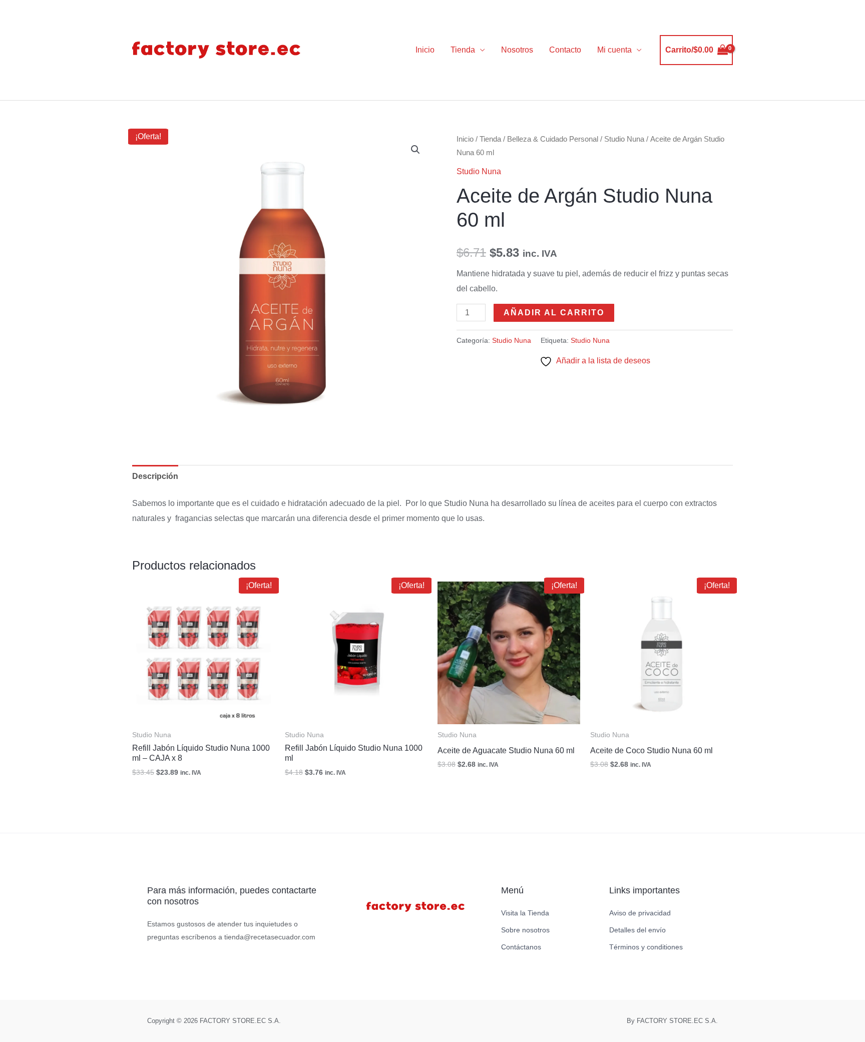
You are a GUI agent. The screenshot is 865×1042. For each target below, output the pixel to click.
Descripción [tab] (155, 476)
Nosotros (517, 50)
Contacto (565, 50)
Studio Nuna (624, 139)
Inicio (425, 50)
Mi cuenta (614, 50)
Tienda (463, 50)
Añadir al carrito (554, 312)
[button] (415, 150)
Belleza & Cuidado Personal (552, 139)
